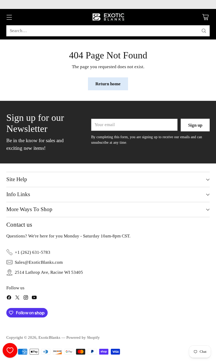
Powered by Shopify (83, 337)
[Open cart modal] (205, 17)
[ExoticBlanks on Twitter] (17, 298)
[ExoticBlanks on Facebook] (9, 298)
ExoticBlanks (49, 337)
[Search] (204, 30)
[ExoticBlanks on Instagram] (26, 298)
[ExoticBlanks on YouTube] (34, 298)
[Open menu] (9, 17)
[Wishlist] (10, 350)
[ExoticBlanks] (108, 17)
